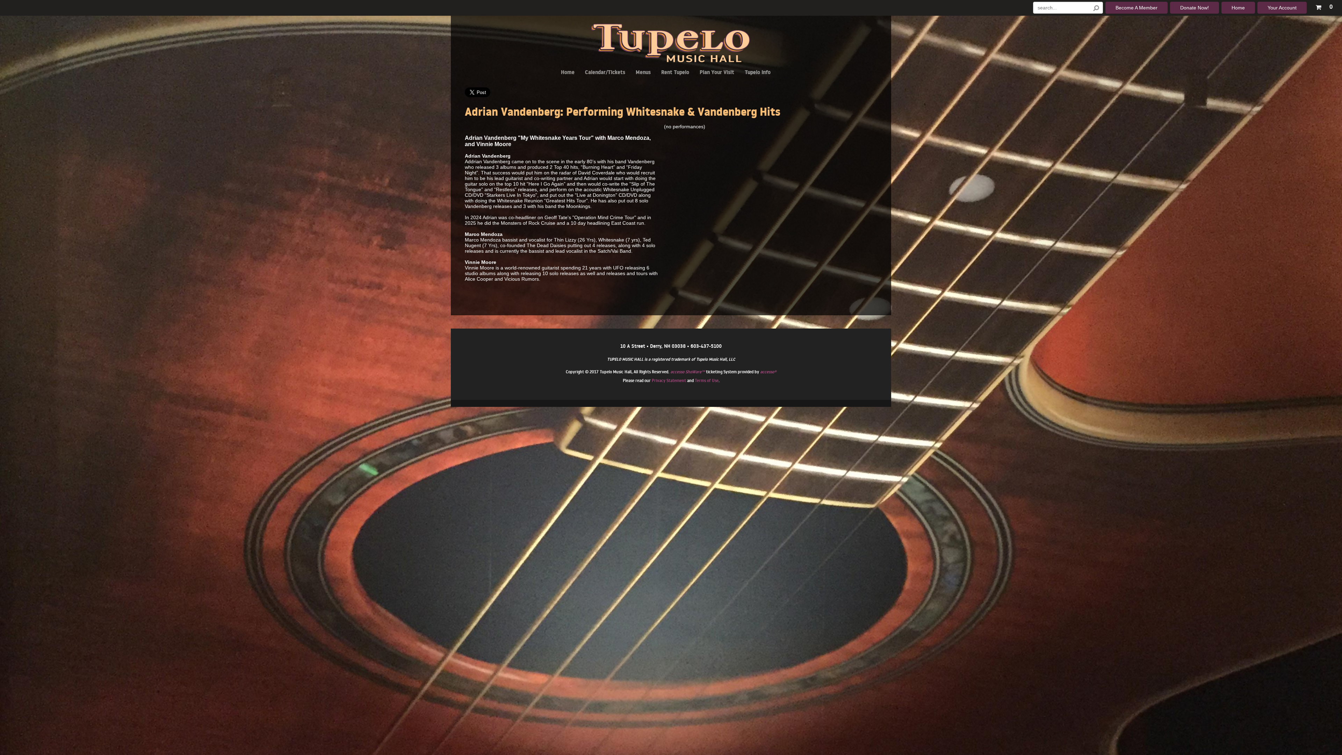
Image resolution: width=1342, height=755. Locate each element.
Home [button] (1238, 7)
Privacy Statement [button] (669, 380)
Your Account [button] (1282, 7)
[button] (1324, 5)
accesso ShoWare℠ (687, 372)
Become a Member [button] (1136, 7)
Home (568, 73)
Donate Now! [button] (1194, 7)
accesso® (768, 372)
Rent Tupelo (675, 73)
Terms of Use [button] (707, 380)
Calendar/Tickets (605, 73)
